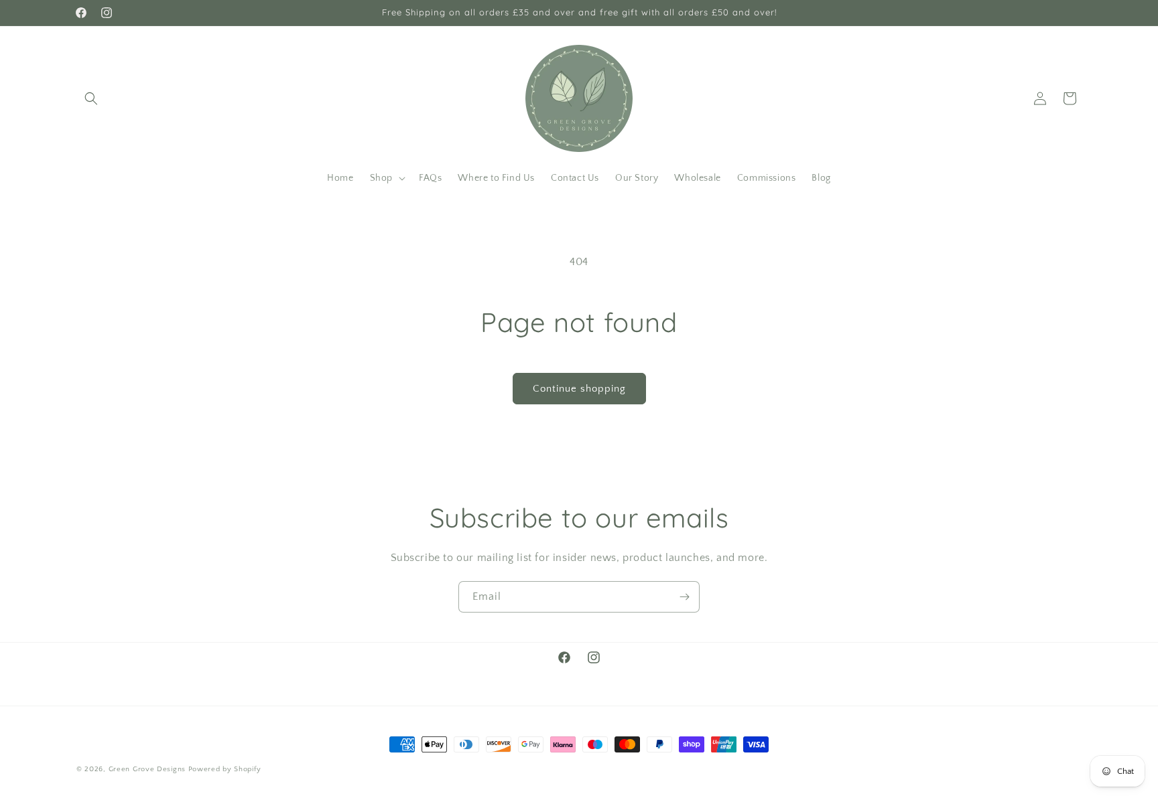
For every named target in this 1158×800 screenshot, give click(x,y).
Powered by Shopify (224, 769)
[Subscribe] (684, 597)
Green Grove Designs (147, 769)
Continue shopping (579, 388)
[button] (91, 98)
